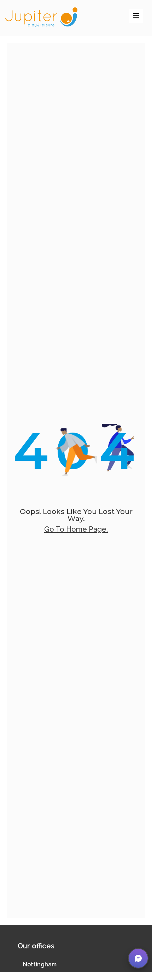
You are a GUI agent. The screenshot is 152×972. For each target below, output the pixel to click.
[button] (138, 958)
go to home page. (76, 529)
